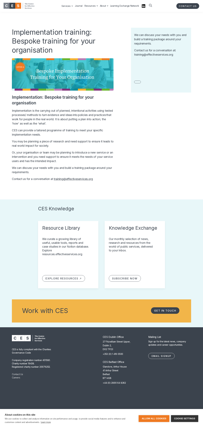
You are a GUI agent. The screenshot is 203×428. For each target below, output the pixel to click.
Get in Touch (165, 310)
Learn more (46, 422)
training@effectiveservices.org (73, 179)
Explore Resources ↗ (64, 278)
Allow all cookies (154, 418)
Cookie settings (184, 418)
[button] (150, 7)
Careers (16, 377)
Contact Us (17, 374)
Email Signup (161, 356)
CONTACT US (188, 6)
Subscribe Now (125, 278)
